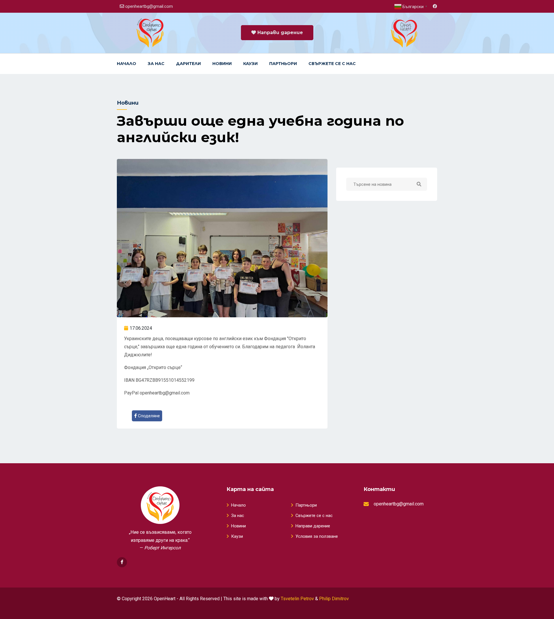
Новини (222, 63)
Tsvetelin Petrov (297, 598)
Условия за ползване (316, 536)
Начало (126, 63)
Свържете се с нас (332, 63)
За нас (156, 63)
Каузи (250, 63)
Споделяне (148, 415)
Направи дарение (279, 32)
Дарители (188, 63)
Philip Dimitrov (334, 598)
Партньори (283, 63)
